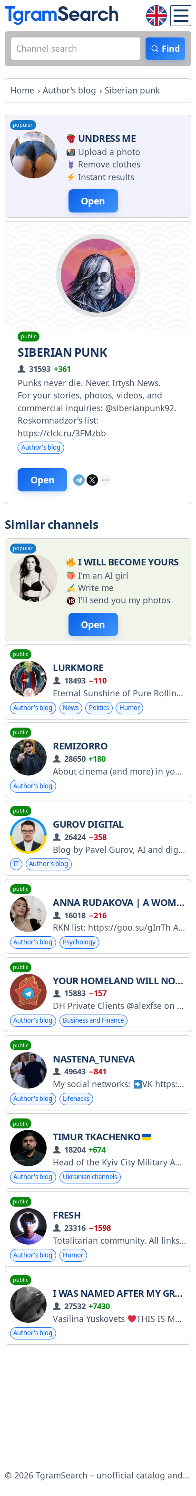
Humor (129, 707)
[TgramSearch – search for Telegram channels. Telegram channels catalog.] (61, 15)
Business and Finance (93, 1020)
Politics (99, 707)
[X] (92, 480)
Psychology (79, 942)
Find (171, 48)
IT (16, 863)
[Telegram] (79, 480)
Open (42, 479)
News (70, 707)
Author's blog (40, 447)
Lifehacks (76, 1098)
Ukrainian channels (90, 1177)
